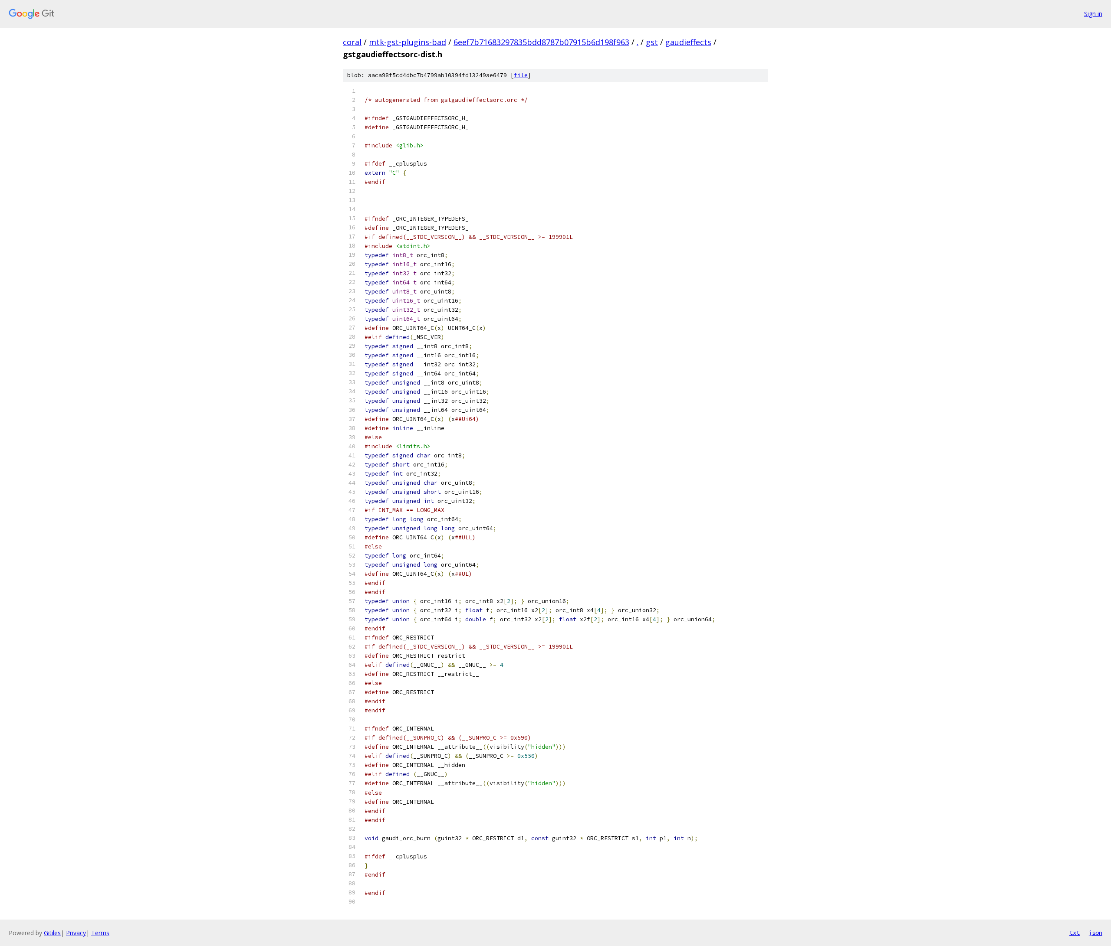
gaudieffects (688, 42)
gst (652, 42)
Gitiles (52, 933)
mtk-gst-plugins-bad (407, 42)
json (1095, 932)
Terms (100, 933)
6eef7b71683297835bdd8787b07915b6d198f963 (541, 42)
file (521, 75)
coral (352, 42)
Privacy (76, 933)
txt (1074, 932)
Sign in (1093, 14)
